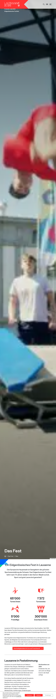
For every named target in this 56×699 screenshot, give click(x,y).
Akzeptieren (29, 695)
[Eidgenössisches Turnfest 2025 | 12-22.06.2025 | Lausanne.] (5, 556)
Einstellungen (18, 696)
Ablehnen (39, 695)
